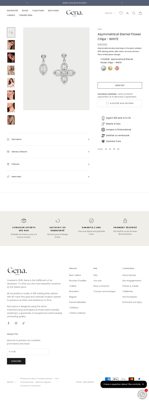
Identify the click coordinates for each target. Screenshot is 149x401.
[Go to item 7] (11, 107)
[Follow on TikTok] (23, 323)
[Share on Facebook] (106, 149)
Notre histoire (129, 275)
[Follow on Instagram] (16, 323)
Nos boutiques (130, 296)
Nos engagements (132, 280)
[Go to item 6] (11, 95)
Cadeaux (73, 307)
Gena (100, 29)
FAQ (95, 275)
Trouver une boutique (104, 291)
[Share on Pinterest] (114, 149)
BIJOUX (25, 10)
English (108, 13)
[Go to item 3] (11, 57)
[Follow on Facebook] (8, 323)
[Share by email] (118, 149)
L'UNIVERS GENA (25, 15)
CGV (56, 378)
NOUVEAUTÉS (12, 10)
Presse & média (130, 286)
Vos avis (97, 280)
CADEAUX (11, 15)
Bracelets (74, 291)
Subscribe (16, 361)
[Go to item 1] (11, 32)
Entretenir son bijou (132, 302)
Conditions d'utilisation (30, 386)
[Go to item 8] (11, 120)
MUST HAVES (53, 10)
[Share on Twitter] (110, 149)
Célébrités (128, 291)
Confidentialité (26, 382)
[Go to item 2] (11, 45)
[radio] (103, 68)
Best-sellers (75, 275)
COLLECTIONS (38, 10)
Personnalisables (77, 302)
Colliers (73, 286)
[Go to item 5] (11, 83)
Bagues (73, 296)
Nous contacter (101, 286)
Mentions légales (43, 382)
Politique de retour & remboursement (36, 378)
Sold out (119, 85)
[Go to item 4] (11, 70)
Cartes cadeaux (77, 313)
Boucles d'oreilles (77, 280)
